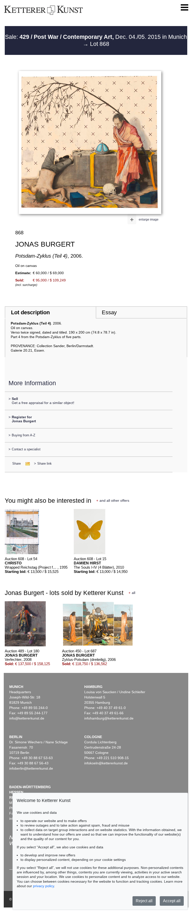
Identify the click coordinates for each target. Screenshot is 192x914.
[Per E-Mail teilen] (26, 463)
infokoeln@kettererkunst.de (106, 763)
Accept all (171, 901)
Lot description (30, 312)
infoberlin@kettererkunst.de (31, 768)
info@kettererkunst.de (26, 718)
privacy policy (43, 886)
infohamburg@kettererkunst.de (109, 718)
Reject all (144, 901)
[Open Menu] (184, 7)
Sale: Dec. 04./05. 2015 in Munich (96, 37)
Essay (109, 312)
